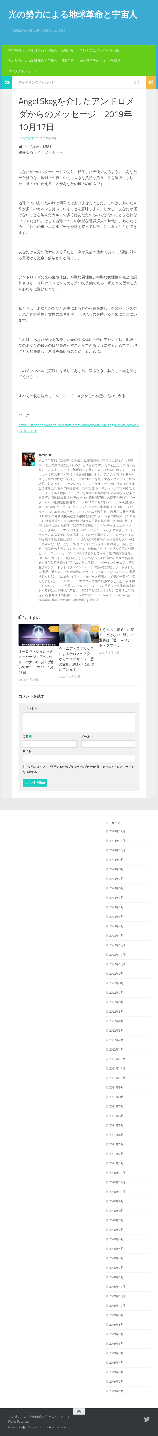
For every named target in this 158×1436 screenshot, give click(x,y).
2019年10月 (117, 1306)
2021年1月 (116, 1163)
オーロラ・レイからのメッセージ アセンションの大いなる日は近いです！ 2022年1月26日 (36, 662)
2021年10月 (117, 1078)
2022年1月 (116, 1049)
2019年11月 (117, 1296)
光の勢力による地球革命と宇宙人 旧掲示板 (41, 61)
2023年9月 (116, 860)
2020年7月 (116, 1220)
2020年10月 (117, 1192)
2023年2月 (116, 926)
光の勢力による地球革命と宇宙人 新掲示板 (41, 50)
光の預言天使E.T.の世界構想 (100, 61)
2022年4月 (116, 1021)
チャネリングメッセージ (37, 82)
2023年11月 (117, 841)
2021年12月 (117, 1059)
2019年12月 (117, 1287)
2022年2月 (116, 1040)
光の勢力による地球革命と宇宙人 (72, 14)
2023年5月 (116, 898)
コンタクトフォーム (23, 71)
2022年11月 (117, 955)
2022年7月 (116, 992)
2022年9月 (116, 973)
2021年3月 (116, 1144)
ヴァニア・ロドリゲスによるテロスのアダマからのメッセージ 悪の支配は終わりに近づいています (76, 658)
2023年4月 (116, 907)
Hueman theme (58, 1427)
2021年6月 (116, 1116)
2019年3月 (116, 1372)
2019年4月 (116, 1362)
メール (87, 736)
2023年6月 (116, 888)
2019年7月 (116, 1334)
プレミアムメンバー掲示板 (99, 50)
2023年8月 (116, 869)
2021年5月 (116, 1125)
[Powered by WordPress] (23, 1427)
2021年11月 (117, 1068)
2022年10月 (117, 964)
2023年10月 (117, 850)
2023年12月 (117, 831)
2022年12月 (117, 945)
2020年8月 (116, 1211)
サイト (27, 751)
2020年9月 (116, 1201)
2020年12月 (117, 1173)
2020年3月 (116, 1258)
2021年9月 (116, 1087)
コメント (30, 708)
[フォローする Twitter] (147, 1419)
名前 (27, 736)
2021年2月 (116, 1154)
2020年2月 (116, 1268)
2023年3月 (116, 917)
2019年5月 (116, 1353)
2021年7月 (116, 1106)
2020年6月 (116, 1230)
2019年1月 (116, 1391)
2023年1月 (116, 936)
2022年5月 (116, 1011)
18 (55, 629)
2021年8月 (116, 1097)
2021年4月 (116, 1135)
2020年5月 (116, 1239)
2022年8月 (116, 983)
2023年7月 (116, 879)
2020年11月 (117, 1182)
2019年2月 (116, 1381)
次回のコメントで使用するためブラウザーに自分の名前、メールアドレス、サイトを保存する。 (78, 769)
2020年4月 (116, 1249)
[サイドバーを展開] (7, 82)
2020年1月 (116, 1277)
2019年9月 (116, 1315)
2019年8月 (116, 1324)
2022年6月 (116, 1002)
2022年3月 (116, 1030)
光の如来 (28, 138)
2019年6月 (116, 1343)
